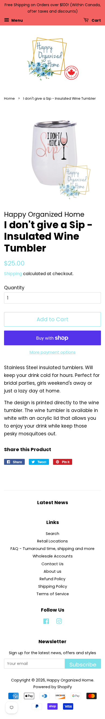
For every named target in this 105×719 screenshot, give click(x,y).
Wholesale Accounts (53, 556)
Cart (96, 20)
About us (52, 571)
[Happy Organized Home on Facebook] (46, 622)
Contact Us (52, 564)
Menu (16, 20)
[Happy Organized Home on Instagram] (59, 622)
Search (52, 533)
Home (9, 98)
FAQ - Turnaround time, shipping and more (52, 548)
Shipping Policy (52, 586)
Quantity (14, 287)
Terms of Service (52, 594)
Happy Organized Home (70, 680)
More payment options (53, 352)
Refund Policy (52, 579)
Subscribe (82, 664)
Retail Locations (52, 541)
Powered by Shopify (52, 687)
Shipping (13, 274)
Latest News (52, 502)
